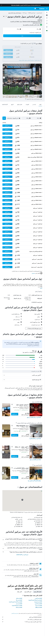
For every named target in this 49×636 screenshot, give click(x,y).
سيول (26, 12)
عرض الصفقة (14, 414)
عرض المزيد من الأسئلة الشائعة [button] (22, 554)
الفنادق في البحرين (38, 603)
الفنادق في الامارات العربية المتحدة (15, 601)
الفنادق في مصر (19, 603)
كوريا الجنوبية (33, 12)
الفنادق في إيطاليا (38, 607)
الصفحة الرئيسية (39, 12)
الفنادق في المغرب (38, 598)
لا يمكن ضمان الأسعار (15, 613)
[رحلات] (46, 27)
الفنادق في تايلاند (19, 607)
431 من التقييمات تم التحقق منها (30, 25)
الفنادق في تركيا (19, 600)
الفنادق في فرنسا (38, 605)
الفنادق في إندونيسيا (38, 601)
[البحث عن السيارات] (46, 18)
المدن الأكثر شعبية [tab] (27, 591)
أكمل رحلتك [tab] (19, 591)
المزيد (41, 288)
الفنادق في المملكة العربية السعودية (35, 600)
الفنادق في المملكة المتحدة (17, 605)
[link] (34, 417)
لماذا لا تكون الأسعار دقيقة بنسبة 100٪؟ (33, 621)
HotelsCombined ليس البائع (35, 617)
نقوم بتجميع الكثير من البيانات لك (34, 619)
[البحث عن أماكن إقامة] (46, 15)
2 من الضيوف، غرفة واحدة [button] (35, 32)
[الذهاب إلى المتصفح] (46, 23)
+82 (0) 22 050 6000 (37, 23)
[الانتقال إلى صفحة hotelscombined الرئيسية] (39, 8)
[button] (1, 5)
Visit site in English (15, 5)
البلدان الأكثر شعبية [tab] (37, 591)
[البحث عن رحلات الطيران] (46, 12)
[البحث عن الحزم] (46, 20)
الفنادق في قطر (19, 598)
